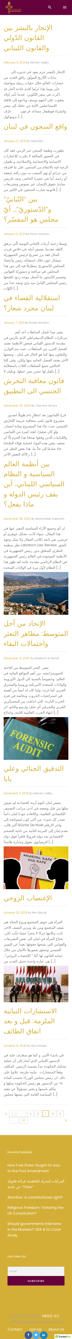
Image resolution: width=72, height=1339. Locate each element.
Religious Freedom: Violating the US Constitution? (35, 1210)
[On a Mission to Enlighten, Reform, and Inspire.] (13, 7)
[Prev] (6, 1114)
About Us (56, 1329)
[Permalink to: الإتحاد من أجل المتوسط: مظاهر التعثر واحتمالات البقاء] (8, 576)
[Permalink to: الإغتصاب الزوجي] (8, 851)
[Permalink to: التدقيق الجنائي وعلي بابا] (8, 722)
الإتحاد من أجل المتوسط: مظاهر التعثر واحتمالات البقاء (36, 633)
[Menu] (64, 7)
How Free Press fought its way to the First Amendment (33, 1168)
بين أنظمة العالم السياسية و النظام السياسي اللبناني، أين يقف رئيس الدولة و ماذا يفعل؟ (34, 484)
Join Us (35, 1329)
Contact (15, 1329)
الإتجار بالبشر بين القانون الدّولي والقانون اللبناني (28, 38)
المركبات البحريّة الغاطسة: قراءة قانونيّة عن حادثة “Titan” (35, 1184)
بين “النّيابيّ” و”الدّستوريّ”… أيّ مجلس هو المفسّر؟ (31, 209)
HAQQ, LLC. (51, 1315)
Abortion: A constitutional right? (35, 1197)
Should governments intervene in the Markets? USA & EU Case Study (34, 1229)
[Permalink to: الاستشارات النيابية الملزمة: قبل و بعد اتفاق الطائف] (8, 970)
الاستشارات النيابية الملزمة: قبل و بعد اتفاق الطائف (30, 1021)
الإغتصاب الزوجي (28, 898)
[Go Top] (65, 1330)
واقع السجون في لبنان (35, 126)
